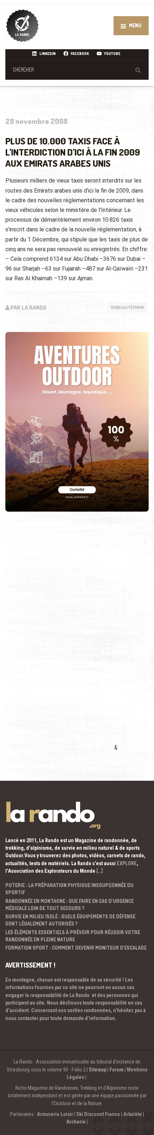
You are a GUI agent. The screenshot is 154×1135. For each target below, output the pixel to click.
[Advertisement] (59, 641)
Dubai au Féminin (127, 307)
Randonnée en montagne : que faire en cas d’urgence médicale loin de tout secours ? (69, 904)
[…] (99, 871)
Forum (117, 1069)
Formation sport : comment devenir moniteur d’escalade (75, 948)
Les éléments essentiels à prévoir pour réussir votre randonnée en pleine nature (72, 935)
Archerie (76, 1122)
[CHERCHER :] (77, 69)
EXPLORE (127, 863)
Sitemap (97, 1069)
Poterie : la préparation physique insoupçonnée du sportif (69, 888)
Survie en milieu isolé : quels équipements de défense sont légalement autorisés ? (70, 920)
